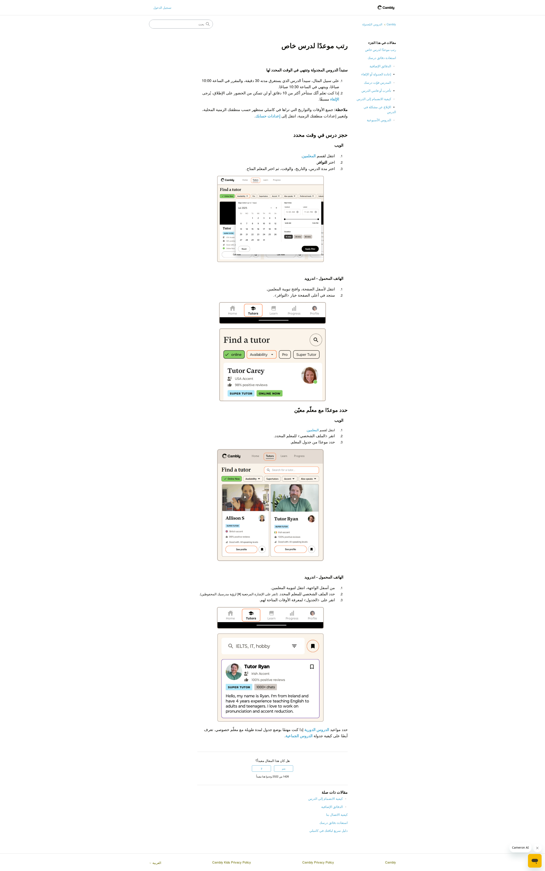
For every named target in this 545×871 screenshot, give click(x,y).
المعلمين (309, 156)
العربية (156, 862)
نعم (283, 768)
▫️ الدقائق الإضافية (383, 66)
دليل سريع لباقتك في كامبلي (328, 830)
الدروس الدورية (316, 729)
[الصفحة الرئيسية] (386, 8)
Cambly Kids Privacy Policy (231, 862)
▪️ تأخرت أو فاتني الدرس (378, 90)
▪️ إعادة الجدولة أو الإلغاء (378, 74)
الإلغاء (334, 99)
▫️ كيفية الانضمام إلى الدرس (376, 99)
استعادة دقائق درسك (382, 57)
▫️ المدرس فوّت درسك (380, 82)
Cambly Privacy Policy (318, 862)
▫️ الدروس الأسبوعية (381, 120)
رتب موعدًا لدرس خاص (380, 49)
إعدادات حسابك (267, 116)
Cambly (391, 24)
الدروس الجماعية (299, 735)
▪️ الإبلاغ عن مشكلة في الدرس (380, 109)
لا (261, 768)
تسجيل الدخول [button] (162, 7)
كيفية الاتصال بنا (337, 814)
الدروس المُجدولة (372, 24)
